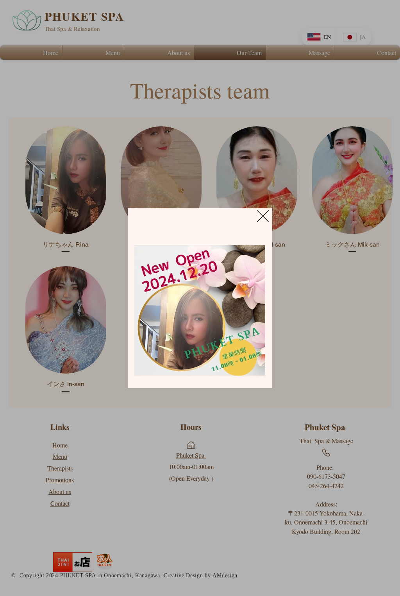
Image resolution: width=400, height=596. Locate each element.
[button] (263, 216)
